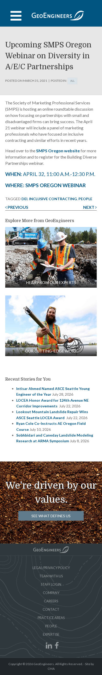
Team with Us (51, 576)
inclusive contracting (53, 199)
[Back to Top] (51, 549)
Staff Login (51, 584)
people (85, 199)
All (72, 80)
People (51, 626)
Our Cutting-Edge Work (51, 351)
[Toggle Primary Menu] (51, 16)
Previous (17, 207)
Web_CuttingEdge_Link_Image (51, 325)
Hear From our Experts (51, 282)
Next (89, 207)
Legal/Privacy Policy (51, 568)
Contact (51, 609)
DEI (24, 199)
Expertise (51, 634)
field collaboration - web (51, 257)
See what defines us (51, 516)
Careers (51, 601)
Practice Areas (51, 618)
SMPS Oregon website (58, 150)
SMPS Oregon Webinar (55, 185)
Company (51, 593)
